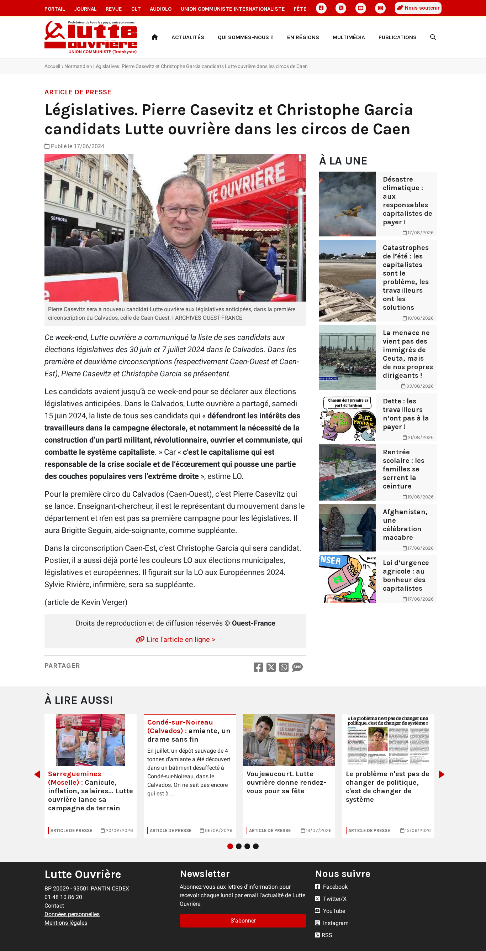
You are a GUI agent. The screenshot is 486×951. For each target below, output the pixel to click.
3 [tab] (247, 846)
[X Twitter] (341, 8)
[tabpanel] (90, 776)
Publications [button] (398, 37)
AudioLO (160, 9)
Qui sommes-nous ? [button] (246, 37)
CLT (136, 9)
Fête (300, 9)
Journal (85, 9)
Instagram (335, 923)
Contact (54, 905)
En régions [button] (303, 37)
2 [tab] (239, 846)
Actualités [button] (187, 37)
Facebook (335, 886)
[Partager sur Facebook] (258, 667)
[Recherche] (433, 37)
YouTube (333, 911)
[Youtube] (360, 8)
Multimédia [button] (349, 37)
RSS (327, 935)
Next (444, 774)
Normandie (76, 66)
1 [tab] (230, 846)
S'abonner (243, 920)
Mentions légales (65, 922)
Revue (114, 9)
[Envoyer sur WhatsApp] (284, 667)
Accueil (52, 66)
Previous (35, 774)
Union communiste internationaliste (233, 9)
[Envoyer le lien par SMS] (297, 667)
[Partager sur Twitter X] (271, 667)
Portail (54, 9)
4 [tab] (256, 846)
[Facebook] (321, 8)
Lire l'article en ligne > (180, 639)
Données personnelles (72, 914)
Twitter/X (334, 898)
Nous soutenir (421, 8)
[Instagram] (380, 8)
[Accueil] (155, 37)
